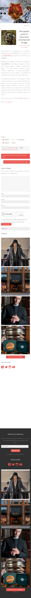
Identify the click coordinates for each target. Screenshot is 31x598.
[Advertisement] (15, 120)
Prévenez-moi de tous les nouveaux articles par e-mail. (13, 222)
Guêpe (9, 149)
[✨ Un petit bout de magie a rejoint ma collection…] (15, 340)
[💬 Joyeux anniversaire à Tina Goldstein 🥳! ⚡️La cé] (15, 252)
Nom (2, 193)
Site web (2, 205)
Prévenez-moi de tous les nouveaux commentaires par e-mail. (15, 219)
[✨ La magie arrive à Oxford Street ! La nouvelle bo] (15, 281)
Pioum (26, 47)
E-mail (2, 199)
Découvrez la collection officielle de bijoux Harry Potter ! (14, 156)
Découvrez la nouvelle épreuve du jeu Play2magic (16, 162)
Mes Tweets (15, 592)
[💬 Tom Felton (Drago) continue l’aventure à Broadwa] (15, 310)
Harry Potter (15, 147)
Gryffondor (4, 149)
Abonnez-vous (15, 450)
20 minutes (9, 102)
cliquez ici (26, 98)
